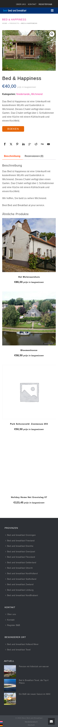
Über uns (11, 614)
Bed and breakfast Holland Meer (23, 644)
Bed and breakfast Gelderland (21, 562)
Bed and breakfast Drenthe (20, 546)
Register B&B (13, 625)
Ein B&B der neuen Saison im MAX (34, 694)
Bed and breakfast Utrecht (20, 568)
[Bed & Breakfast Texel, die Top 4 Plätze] (10, 685)
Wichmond (37, 94)
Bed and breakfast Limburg (20, 590)
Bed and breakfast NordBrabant (22, 595)
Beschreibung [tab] (12, 156)
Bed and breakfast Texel (19, 649)
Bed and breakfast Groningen (21, 535)
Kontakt (10, 620)
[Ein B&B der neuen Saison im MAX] (10, 699)
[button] (52, 34)
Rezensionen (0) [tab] (34, 156)
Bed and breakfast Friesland (21, 540)
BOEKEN (13, 129)
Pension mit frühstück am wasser (34, 666)
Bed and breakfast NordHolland (22, 573)
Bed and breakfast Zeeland (20, 584)
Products (14, 23)
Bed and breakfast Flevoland (21, 557)
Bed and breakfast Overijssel (21, 551)
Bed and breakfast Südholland (21, 579)
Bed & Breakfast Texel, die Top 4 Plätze (33, 681)
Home (4, 23)
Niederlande (23, 94)
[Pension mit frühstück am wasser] (10, 671)
